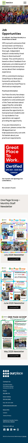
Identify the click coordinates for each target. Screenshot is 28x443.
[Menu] (25, 3)
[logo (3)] (7, 3)
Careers (5, 412)
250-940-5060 (7, 399)
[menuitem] (25, 3)
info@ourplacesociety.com (10, 405)
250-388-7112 (6, 393)
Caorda (24, 436)
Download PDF (14, 259)
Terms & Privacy (7, 415)
